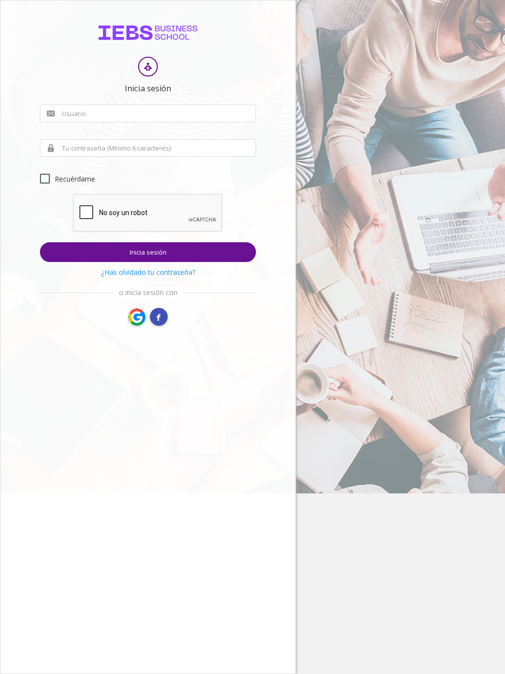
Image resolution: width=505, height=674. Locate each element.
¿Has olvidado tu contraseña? (148, 272)
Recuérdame (75, 179)
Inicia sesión (148, 252)
